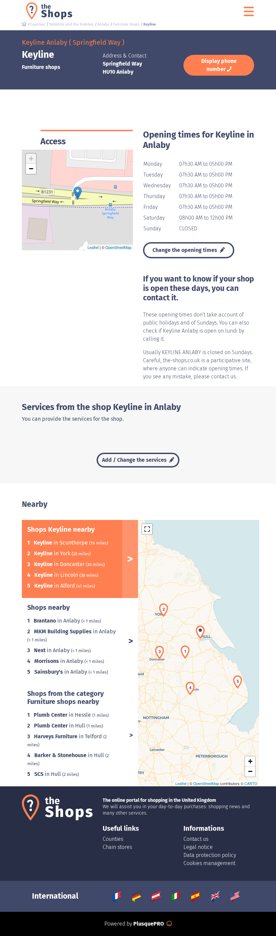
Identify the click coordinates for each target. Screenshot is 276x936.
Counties (113, 839)
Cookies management (209, 863)
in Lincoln (56, 575)
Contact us (195, 839)
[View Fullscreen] (147, 529)
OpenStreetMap (118, 247)
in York (53, 553)
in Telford (68, 736)
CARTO (250, 783)
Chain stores (117, 847)
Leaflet (93, 247)
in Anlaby (57, 620)
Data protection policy (209, 855)
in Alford (55, 586)
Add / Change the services (135, 460)
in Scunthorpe (61, 542)
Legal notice (198, 847)
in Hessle (63, 715)
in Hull (60, 725)
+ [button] (31, 158)
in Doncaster (60, 564)
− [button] (31, 168)
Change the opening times (185, 250)
